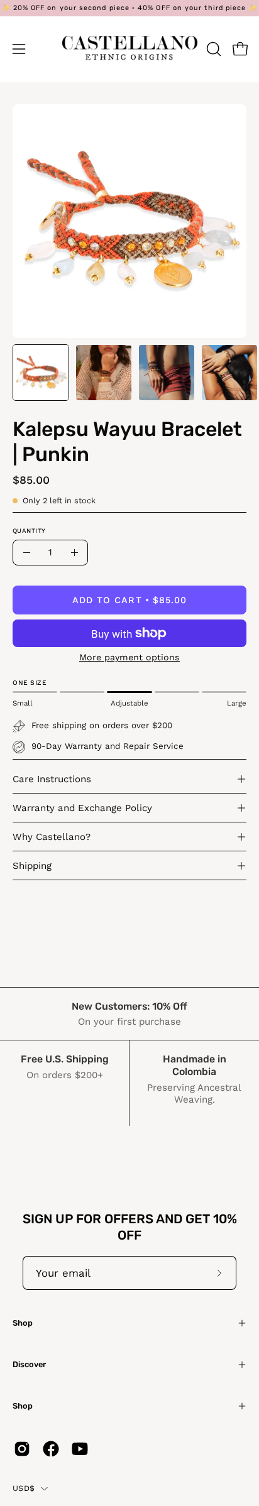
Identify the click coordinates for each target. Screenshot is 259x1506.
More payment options (129, 657)
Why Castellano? (52, 837)
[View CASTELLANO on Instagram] (22, 1448)
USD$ (24, 1488)
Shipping (32, 865)
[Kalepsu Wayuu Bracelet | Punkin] (41, 372)
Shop (23, 1323)
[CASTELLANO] (129, 49)
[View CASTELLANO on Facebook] (50, 1448)
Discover (29, 1364)
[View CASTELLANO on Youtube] (79, 1448)
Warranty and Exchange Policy (82, 808)
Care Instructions (52, 779)
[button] (212, 49)
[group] (129, 8)
